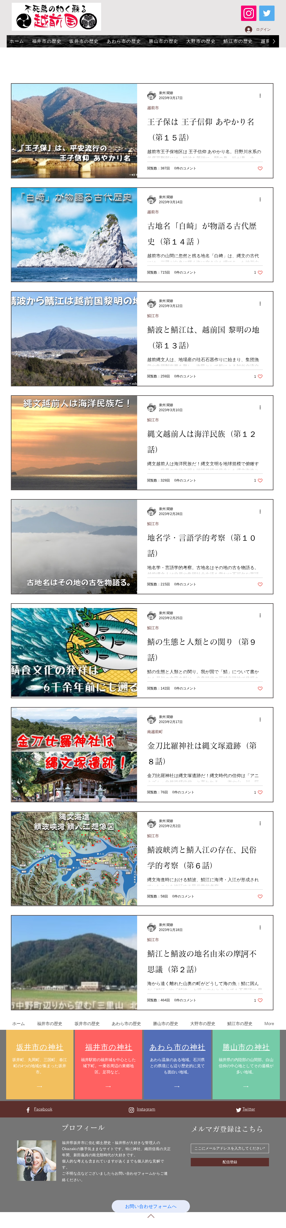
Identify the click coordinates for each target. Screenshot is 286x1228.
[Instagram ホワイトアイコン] (131, 1110)
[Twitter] (267, 13)
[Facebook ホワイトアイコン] (28, 1110)
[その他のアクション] (262, 95)
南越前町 (155, 731)
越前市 (153, 108)
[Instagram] (248, 13)
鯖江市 (153, 315)
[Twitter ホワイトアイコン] (238, 1110)
